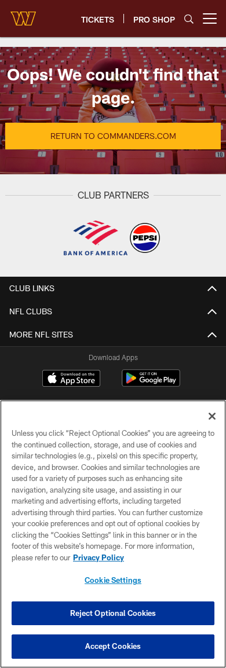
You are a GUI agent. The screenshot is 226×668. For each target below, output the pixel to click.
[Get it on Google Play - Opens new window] (151, 384)
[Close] (212, 416)
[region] (113, 534)
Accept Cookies (113, 646)
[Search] (189, 19)
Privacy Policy (98, 557)
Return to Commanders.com (113, 136)
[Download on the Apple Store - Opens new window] (71, 380)
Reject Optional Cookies (113, 613)
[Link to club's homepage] (23, 14)
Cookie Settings (113, 580)
